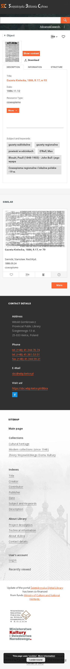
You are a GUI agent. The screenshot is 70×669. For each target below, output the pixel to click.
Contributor (16, 486)
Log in (13, 560)
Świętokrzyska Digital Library (47, 587)
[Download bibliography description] (27, 275)
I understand (35, 659)
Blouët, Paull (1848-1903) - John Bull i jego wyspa (34, 159)
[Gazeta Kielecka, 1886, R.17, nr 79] (35, 229)
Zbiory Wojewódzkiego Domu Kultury (32, 455)
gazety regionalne (47, 144)
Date (12, 498)
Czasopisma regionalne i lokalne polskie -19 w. (32, 169)
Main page (16, 428)
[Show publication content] (43, 275)
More (59, 285)
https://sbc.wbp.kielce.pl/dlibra (30, 388)
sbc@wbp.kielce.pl (23, 373)
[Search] (65, 20)
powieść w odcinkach (21, 151)
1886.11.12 (13, 90)
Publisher (14, 492)
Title (11, 475)
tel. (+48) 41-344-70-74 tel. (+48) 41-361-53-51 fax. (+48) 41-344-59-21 (26, 354)
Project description (20, 525)
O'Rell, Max (46, 151)
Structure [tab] (56, 67)
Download (33, 60)
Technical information (22, 530)
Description (16, 509)
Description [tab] (13, 67)
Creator (13, 481)
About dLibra (17, 536)
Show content (31, 53)
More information (46, 655)
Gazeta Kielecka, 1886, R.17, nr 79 (25, 249)
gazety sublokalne (19, 144)
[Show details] (58, 275)
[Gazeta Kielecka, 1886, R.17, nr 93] (12, 52)
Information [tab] (35, 67)
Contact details (18, 541)
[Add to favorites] (63, 36)
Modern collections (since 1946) (29, 449)
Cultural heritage (19, 444)
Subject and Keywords (23, 503)
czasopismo (14, 102)
